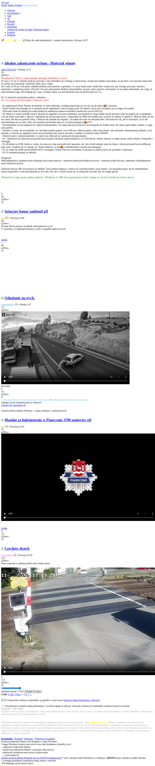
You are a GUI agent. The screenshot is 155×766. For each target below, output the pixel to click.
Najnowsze (12, 29)
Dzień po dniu (25, 29)
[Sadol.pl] (5, 2)
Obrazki (11, 21)
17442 (11, 694)
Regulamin (6, 738)
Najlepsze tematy (41, 29)
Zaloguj (18, 5)
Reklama (28, 738)
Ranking (11, 35)
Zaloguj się (6, 405)
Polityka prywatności (45, 738)
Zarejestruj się (30, 5)
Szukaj (11, 5)
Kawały (11, 24)
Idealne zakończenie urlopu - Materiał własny (40, 63)
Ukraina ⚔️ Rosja (13, 40)
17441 (18, 694)
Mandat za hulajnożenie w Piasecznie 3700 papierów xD (48, 420)
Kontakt (18, 738)
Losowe (11, 32)
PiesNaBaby (7, 555)
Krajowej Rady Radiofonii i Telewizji (82, 700)
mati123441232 (8, 69)
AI (8, 18)
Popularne (12, 26)
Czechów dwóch (17, 548)
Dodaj (4, 5)
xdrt (3, 218)
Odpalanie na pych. (20, 298)
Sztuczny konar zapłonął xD (26, 211)
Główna (11, 10)
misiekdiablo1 (8, 304)
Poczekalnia (13, 13)
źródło (4, 240)
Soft (9, 16)
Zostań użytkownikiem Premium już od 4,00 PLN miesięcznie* (32, 758)
